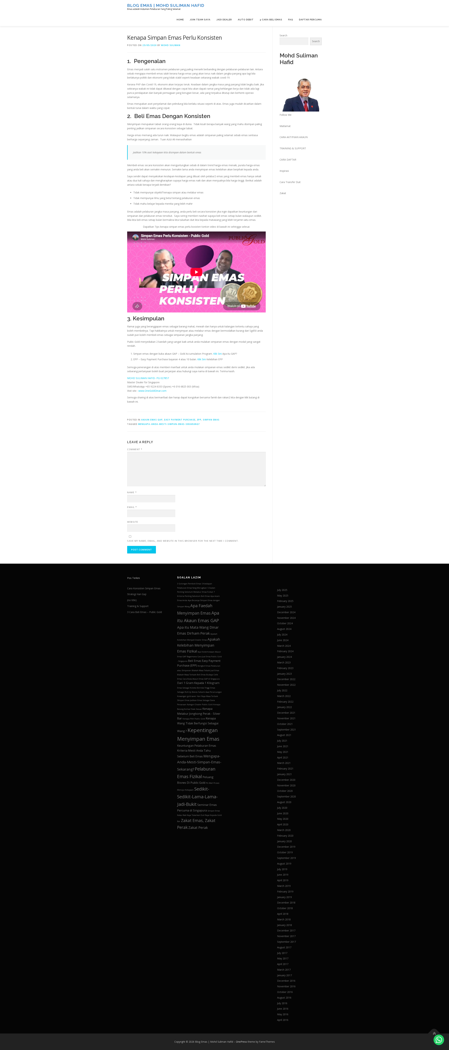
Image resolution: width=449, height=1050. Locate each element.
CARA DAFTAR (288, 159)
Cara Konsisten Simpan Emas (143, 588)
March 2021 (284, 763)
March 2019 (284, 886)
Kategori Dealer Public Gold (200, 704)
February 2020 (285, 835)
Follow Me (285, 114)
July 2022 (282, 690)
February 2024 (285, 651)
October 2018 (285, 908)
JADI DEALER (224, 19)
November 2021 (286, 718)
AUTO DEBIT (246, 19)
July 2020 (282, 807)
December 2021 (286, 712)
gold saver (191, 696)
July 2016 (282, 1003)
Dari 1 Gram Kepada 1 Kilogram (198, 683)
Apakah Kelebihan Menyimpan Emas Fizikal (198, 645)
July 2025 (282, 590)
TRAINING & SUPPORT (293, 148)
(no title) (132, 600)
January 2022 (284, 707)
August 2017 (284, 947)
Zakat (283, 193)
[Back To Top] (434, 1033)
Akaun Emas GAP (152, 419)
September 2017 (286, 941)
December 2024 (286, 612)
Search (283, 35)
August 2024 (284, 629)
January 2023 (284, 673)
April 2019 (282, 880)
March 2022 (284, 696)
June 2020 (282, 813)
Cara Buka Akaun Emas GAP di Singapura (201, 679)
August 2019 (284, 863)
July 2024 (282, 634)
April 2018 (282, 913)
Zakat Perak (198, 827)
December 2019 (286, 846)
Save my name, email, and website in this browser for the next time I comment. (183, 540)
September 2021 (286, 729)
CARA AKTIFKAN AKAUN (294, 137)
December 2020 (286, 779)
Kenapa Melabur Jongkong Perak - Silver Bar (198, 713)
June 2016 (282, 1008)
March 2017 (284, 969)
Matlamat (285, 126)
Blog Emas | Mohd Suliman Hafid (165, 5)
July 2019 (282, 869)
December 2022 (286, 679)
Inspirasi (284, 170)
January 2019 (284, 897)
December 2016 (286, 980)
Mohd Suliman (170, 45)
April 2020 (282, 824)
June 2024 (282, 640)
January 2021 (284, 774)
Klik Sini (217, 353)
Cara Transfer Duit (290, 182)
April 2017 (282, 964)
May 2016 (282, 1014)
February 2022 (285, 701)
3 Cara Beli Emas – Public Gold (144, 612)
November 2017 (286, 936)
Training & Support (138, 606)
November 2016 (286, 986)
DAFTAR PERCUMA (310, 19)
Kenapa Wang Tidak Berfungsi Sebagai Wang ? (198, 724)
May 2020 (282, 818)
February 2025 (285, 601)
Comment (134, 449)
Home (180, 19)
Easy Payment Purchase (180, 419)
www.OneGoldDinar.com (152, 390)
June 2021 (282, 746)
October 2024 (285, 623)
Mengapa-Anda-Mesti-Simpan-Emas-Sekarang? (169, 424)
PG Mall (209, 783)
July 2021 (282, 740)
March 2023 (284, 662)
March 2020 (284, 830)
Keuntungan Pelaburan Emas (196, 746)
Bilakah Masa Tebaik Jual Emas (205, 670)
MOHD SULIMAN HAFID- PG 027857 (148, 378)
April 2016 (282, 1020)
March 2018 (284, 919)
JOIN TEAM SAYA (200, 19)
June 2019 (282, 874)
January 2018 (284, 925)
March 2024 (284, 645)
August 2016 (284, 997)
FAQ (290, 19)
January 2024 (284, 656)
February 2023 (285, 668)
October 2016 (285, 992)
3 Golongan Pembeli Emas (189, 583)
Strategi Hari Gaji (136, 594)
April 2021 (282, 757)
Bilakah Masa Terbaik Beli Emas (191, 674)
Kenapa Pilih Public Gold (194, 719)
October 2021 (285, 724)
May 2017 (282, 958)
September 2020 (286, 796)
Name (132, 492)
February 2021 (285, 768)
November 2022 (286, 684)
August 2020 (284, 802)
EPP (199, 419)
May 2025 (282, 595)
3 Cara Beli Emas (271, 19)
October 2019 (285, 852)
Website (132, 521)
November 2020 (286, 785)
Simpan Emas (211, 419)
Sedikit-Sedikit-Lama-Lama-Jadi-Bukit (197, 796)
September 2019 (286, 858)
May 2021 (282, 752)
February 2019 (285, 891)
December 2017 (286, 930)
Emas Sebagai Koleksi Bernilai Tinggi (193, 688)
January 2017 (284, 975)
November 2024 (286, 617)
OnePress (241, 1041)
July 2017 (282, 953)
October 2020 (285, 791)
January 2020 (284, 841)
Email (132, 507)
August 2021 (284, 735)
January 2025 (284, 606)
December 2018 (286, 902)
